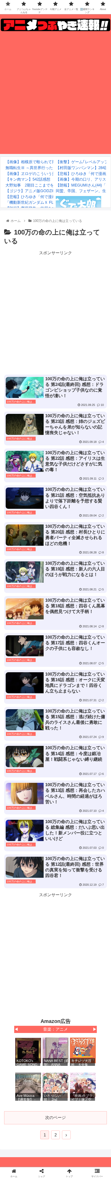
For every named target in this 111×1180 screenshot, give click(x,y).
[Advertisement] (55, 94)
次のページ (55, 1117)
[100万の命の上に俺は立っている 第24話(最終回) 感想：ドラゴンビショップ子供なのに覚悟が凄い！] (68, 962)
